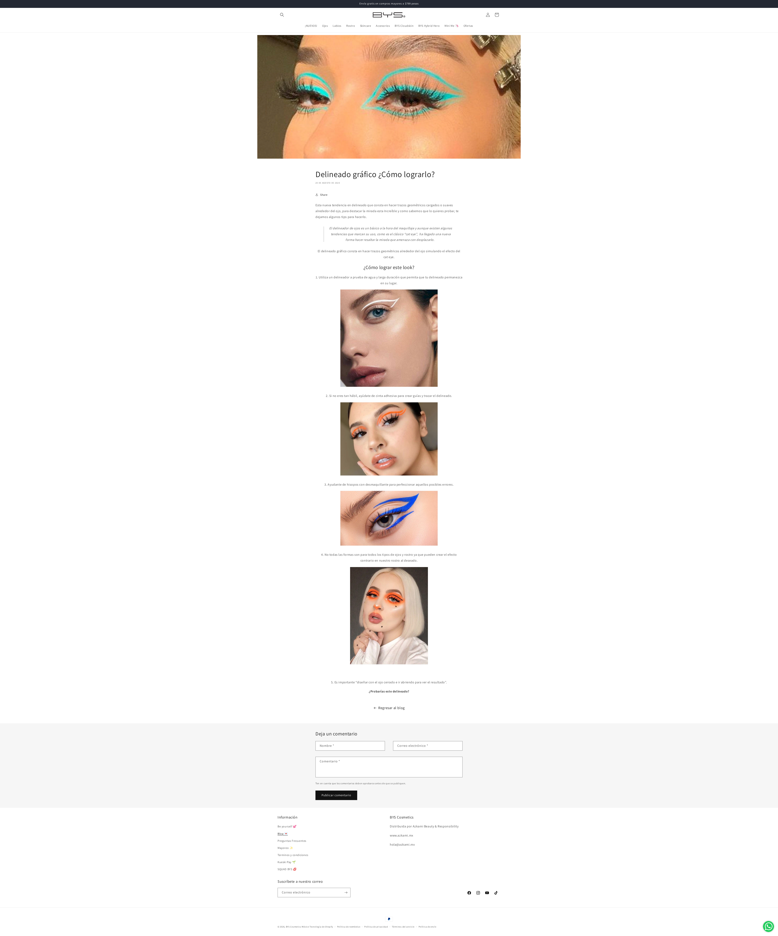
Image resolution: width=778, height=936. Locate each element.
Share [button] (324, 195)
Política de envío (427, 926)
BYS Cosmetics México (297, 926)
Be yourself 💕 (287, 826)
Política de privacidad (376, 926)
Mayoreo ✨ (285, 848)
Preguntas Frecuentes (292, 841)
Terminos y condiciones (293, 855)
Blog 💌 (283, 834)
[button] (282, 14)
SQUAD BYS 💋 (287, 869)
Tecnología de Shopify (321, 926)
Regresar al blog (391, 707)
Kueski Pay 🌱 (287, 862)
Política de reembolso (348, 926)
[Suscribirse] (345, 892)
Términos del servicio (403, 926)
